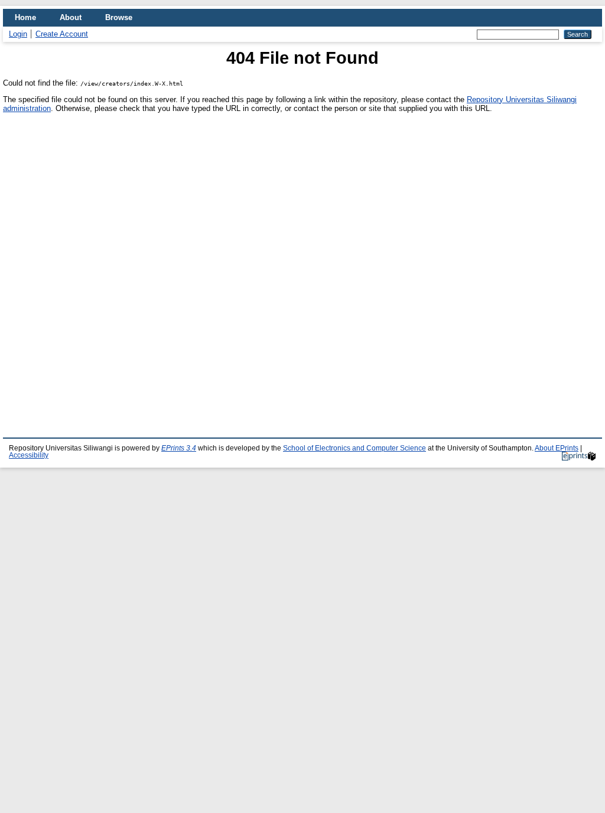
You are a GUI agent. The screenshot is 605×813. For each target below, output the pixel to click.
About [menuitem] (71, 17)
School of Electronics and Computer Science (354, 448)
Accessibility (28, 455)
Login (18, 34)
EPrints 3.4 (178, 448)
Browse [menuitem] (118, 17)
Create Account (61, 34)
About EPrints (556, 448)
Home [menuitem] (25, 17)
